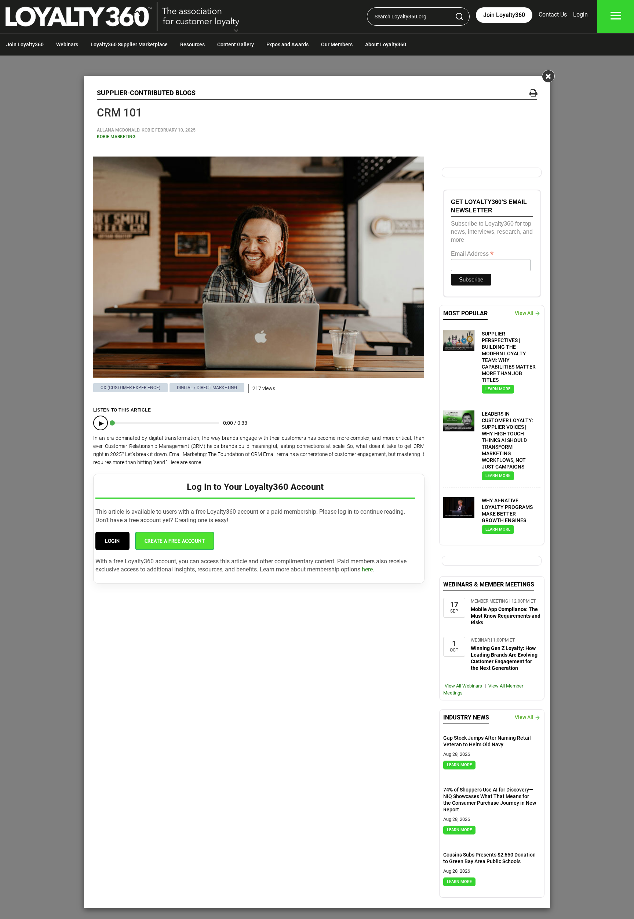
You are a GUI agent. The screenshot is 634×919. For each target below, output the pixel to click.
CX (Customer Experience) (130, 387)
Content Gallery (235, 44)
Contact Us (553, 14)
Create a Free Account (175, 541)
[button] (236, 31)
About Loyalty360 (385, 44)
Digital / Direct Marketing (207, 387)
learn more (497, 389)
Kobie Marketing (116, 136)
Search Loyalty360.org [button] (400, 16)
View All (524, 313)
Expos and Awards (287, 44)
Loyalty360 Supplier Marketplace (129, 44)
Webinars (67, 44)
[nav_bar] (616, 16)
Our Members (337, 44)
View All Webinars (463, 686)
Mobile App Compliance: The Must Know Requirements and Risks (505, 615)
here (367, 569)
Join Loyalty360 (25, 44)
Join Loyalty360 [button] (504, 14)
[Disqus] (259, 675)
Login (580, 14)
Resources (192, 44)
